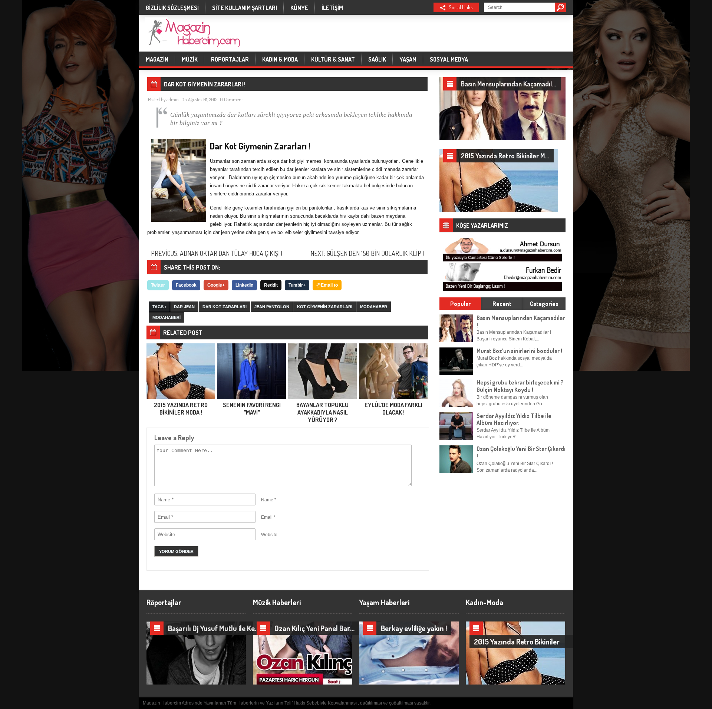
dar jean (184, 306)
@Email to (327, 285)
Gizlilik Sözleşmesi (172, 7)
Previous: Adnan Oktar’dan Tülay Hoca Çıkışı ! (216, 253)
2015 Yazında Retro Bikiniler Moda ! (181, 408)
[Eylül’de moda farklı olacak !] (393, 397)
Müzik (190, 59)
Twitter (158, 285)
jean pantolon (271, 306)
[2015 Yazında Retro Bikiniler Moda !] (180, 397)
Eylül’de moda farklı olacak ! (393, 408)
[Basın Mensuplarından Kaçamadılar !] (502, 138)
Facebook (186, 285)
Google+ (216, 285)
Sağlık (377, 59)
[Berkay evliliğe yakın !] (422, 683)
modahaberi (166, 317)
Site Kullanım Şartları (244, 7)
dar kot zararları (224, 306)
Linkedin (244, 285)
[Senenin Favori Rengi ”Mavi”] (251, 397)
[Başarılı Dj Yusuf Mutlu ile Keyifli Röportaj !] (209, 683)
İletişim (332, 7)
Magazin (157, 59)
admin (173, 99)
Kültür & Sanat (333, 59)
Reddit (271, 285)
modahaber (373, 306)
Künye (299, 7)
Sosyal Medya (449, 59)
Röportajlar (230, 59)
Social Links (460, 7)
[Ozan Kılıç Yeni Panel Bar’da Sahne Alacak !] (316, 683)
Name (267, 500)
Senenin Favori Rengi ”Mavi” (252, 408)
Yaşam (407, 59)
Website (269, 534)
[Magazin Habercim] (192, 42)
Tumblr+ (297, 285)
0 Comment (231, 99)
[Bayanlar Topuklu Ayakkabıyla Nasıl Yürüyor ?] (322, 397)
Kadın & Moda (280, 59)
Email (267, 517)
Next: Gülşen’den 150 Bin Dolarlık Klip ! (367, 253)
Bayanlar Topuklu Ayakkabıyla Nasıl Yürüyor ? (322, 412)
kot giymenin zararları (324, 306)
